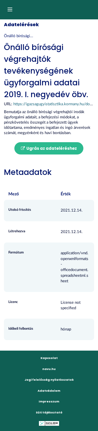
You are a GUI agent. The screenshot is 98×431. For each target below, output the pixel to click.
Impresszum (49, 401)
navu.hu (49, 369)
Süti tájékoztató (49, 412)
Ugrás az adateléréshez (51, 148)
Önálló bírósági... (18, 36)
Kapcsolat (49, 358)
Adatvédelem (49, 391)
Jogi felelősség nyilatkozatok (49, 380)
